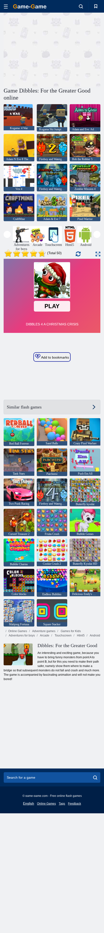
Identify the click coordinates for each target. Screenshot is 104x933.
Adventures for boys (21, 635)
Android (94, 635)
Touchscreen (63, 635)
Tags (62, 803)
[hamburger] (6, 6)
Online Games (17, 631)
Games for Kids (70, 631)
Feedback (74, 803)
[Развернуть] (98, 254)
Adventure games (43, 631)
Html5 (80, 635)
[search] (95, 777)
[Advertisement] (44, 49)
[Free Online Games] (30, 6)
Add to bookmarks (54, 357)
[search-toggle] (81, 6)
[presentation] (7, 234)
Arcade (44, 635)
